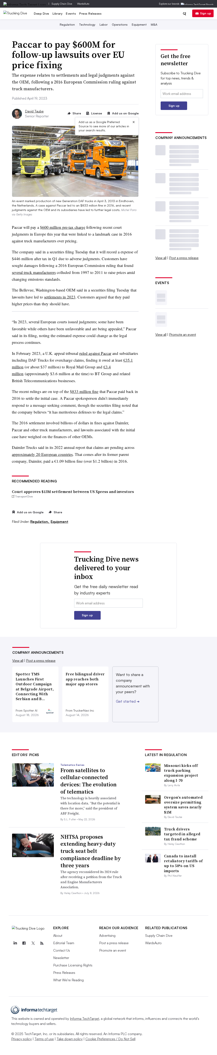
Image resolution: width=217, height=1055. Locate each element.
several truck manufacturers (34, 272)
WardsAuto (83, 3)
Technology (87, 24)
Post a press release (184, 258)
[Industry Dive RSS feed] (42, 943)
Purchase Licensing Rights (72, 965)
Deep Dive (41, 13)
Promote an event (182, 334)
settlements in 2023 (59, 297)
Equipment (139, 24)
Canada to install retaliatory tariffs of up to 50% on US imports (183, 863)
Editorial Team (63, 943)
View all (160, 258)
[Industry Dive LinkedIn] (15, 943)
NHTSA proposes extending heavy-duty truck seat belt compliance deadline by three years (90, 851)
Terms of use (44, 1039)
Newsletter (61, 958)
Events (71, 13)
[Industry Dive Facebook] (24, 943)
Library (58, 13)
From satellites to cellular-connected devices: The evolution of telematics (88, 780)
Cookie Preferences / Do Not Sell (110, 1039)
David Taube (34, 111)
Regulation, (40, 521)
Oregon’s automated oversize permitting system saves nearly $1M (183, 805)
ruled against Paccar (95, 353)
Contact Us (61, 950)
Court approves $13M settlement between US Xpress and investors (73, 491)
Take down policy (70, 1039)
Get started (127, 701)
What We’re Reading (68, 980)
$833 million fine (84, 391)
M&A (154, 24)
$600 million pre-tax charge (62, 227)
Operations (120, 24)
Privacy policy (21, 1039)
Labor (104, 24)
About (57, 935)
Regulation (67, 24)
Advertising (107, 935)
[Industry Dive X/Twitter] (33, 943)
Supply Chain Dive (62, 3)
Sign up (205, 13)
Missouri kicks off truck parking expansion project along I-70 (181, 773)
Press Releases (90, 13)
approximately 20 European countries (42, 454)
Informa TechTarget (84, 1018)
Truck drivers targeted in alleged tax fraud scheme (182, 834)
